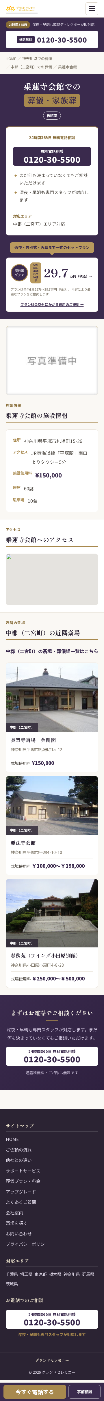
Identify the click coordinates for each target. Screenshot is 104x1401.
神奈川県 (72, 1274)
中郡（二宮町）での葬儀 (31, 67)
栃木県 (55, 1274)
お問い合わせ (19, 1234)
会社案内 (14, 1213)
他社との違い (19, 1160)
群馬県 (88, 1274)
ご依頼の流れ (19, 1150)
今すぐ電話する (35, 1392)
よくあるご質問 (21, 1202)
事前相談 (84, 1391)
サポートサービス (23, 1171)
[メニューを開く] (92, 8)
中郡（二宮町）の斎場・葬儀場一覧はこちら (52, 651)
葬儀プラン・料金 (23, 1181)
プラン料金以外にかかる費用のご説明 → (52, 304)
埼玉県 (26, 1274)
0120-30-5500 (53, 39)
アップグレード (21, 1192)
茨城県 (12, 1284)
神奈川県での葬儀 (37, 58)
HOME (11, 58)
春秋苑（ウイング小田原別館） (46, 955)
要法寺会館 (23, 842)
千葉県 (12, 1274)
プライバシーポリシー (27, 1244)
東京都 (41, 1274)
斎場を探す (16, 1223)
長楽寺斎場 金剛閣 (33, 739)
